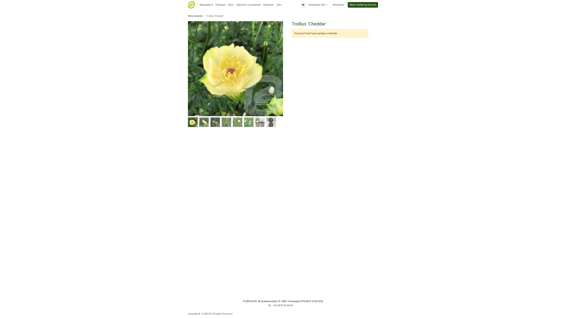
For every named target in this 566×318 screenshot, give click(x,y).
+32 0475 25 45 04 (283, 305)
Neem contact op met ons (363, 5)
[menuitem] (206, 5)
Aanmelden (338, 5)
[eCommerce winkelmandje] (303, 5)
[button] (193, 69)
